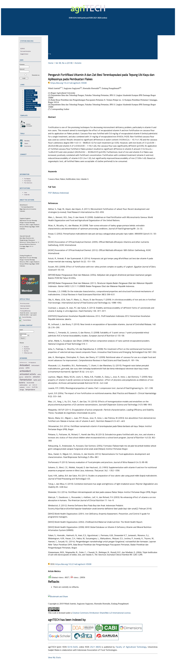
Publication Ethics (31, 103)
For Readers (27, 179)
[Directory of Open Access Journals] (83, 630)
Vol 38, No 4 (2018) (64, 62)
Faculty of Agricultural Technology (131, 646)
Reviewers (28, 101)
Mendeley (27, 141)
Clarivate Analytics (25, 51)
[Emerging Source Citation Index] (59, 630)
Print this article (24, 303)
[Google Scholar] (59, 639)
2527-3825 (95, 646)
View (25, 192)
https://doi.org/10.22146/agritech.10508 (68, 82)
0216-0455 (73, 646)
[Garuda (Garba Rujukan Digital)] (107, 639)
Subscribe (26, 195)
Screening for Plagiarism (32, 105)
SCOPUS (22, 48)
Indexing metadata (25, 306)
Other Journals (28, 353)
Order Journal (29, 107)
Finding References (25, 311)
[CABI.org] (107, 630)
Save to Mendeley (26, 317)
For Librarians (28, 183)
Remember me (35, 75)
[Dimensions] (130, 630)
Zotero (26, 143)
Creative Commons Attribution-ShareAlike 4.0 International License (101, 612)
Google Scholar (24, 54)
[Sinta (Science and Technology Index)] (83, 639)
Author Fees (29, 95)
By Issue (26, 347)
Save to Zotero (27, 320)
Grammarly (27, 146)
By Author (27, 349)
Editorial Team (30, 99)
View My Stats (54, 657)
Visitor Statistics (30, 109)
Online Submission (31, 97)
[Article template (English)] (25, 128)
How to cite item (24, 308)
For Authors (27, 181)
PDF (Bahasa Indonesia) (58, 192)
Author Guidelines (31, 93)
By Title (26, 351)
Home (50, 62)
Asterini (78, 62)
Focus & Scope (29, 91)
